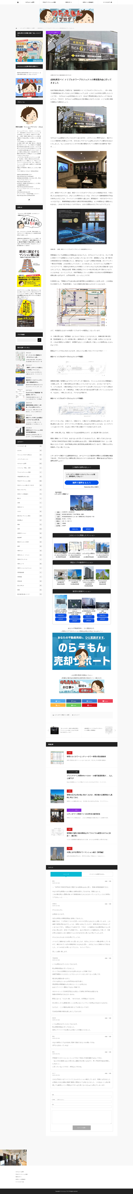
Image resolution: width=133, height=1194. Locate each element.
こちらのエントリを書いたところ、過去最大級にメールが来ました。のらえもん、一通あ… (34, 424)
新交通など (29, 520)
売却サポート (69, 2)
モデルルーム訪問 (30, 2)
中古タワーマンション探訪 (49, 2)
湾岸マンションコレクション (29, 568)
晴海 (29, 524)
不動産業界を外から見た (29, 476)
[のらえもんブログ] (66, 22)
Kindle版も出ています (22, 299)
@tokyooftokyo (34, 171)
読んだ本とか (29, 585)
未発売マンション (29, 533)
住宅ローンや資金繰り (88, 2)
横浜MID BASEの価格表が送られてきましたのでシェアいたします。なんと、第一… (34, 386)
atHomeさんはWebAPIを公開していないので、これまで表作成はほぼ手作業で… (34, 436)
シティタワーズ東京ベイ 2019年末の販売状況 (83, 814)
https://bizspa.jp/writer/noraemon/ (25, 186)
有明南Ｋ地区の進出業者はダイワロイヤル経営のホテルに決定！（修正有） (89, 834)
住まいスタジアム (29, 489)
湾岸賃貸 (29, 576)
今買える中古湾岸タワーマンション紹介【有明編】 (85, 852)
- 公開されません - (58, 1099)
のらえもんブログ (65, 1191)
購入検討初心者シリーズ (29, 594)
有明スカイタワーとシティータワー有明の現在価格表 (86, 756)
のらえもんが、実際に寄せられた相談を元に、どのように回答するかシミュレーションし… (34, 411)
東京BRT (29, 537)
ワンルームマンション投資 (29, 472)
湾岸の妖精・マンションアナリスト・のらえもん (29, 127)
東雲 (29, 546)
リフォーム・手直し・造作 (29, 468)
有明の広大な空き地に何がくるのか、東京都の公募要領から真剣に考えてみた (89, 796)
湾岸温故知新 (29, 572)
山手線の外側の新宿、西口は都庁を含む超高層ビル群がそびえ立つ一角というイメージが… (34, 361)
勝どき (29, 498)
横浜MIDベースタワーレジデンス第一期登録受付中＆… (34, 381)
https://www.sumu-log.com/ (23, 192)
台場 (29, 502)
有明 (68, 715)
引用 (110, 881)
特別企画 (29, 581)
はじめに (29, 450)
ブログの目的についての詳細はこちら (26, 141)
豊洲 (29, 590)
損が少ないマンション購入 (29, 515)
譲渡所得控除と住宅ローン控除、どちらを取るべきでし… (33, 406)
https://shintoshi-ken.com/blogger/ (25, 176)
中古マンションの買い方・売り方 (29, 485)
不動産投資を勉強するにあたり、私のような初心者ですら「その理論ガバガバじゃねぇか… (34, 399)
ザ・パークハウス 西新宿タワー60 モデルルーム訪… (34, 356)
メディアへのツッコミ (29, 459)
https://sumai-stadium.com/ (23, 181)
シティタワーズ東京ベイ (53, 32)
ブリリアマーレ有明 (73, 771)
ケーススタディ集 (107, 2)
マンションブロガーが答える (29, 454)
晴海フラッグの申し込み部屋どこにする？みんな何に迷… (34, 418)
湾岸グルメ (29, 550)
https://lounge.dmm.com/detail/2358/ (26, 195)
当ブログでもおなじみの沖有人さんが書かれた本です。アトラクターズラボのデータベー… (34, 374)
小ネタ (29, 511)
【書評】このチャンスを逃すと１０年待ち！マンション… (34, 368)
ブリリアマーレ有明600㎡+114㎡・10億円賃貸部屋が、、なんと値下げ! (89, 777)
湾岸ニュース (29, 563)
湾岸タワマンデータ (29, 559)
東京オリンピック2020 (29, 542)
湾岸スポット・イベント (29, 555)
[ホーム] (18, 2)
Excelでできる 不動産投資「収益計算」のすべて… (34, 393)
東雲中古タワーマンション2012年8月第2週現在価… (34, 431)
